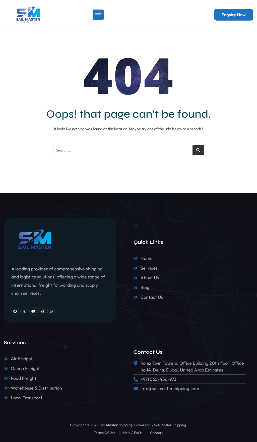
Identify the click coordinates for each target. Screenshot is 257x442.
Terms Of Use (104, 432)
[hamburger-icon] (98, 15)
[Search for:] (128, 150)
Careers (156, 432)
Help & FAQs (132, 432)
